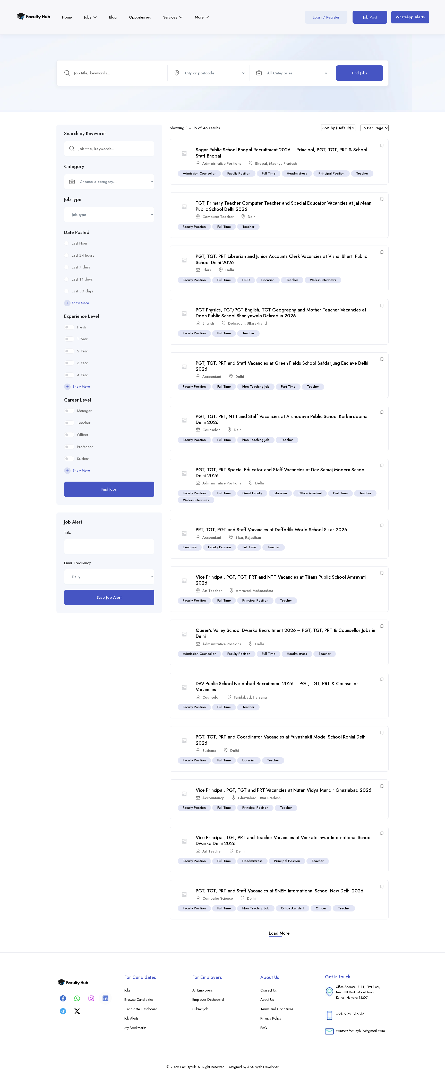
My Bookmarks (135, 1027)
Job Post (370, 17)
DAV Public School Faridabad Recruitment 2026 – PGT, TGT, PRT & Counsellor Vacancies (277, 686)
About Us (267, 999)
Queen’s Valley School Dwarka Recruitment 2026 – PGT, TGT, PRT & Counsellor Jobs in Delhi (285, 633)
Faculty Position (238, 173)
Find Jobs (359, 73)
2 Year (82, 351)
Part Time (288, 386)
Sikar (239, 537)
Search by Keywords (85, 133)
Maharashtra (263, 590)
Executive (189, 547)
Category (74, 166)
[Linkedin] (105, 998)
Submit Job (200, 1009)
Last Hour (79, 243)
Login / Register (326, 17)
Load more (279, 933)
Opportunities (140, 17)
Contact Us (268, 990)
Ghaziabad (247, 798)
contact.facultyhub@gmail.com (360, 1031)
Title (67, 533)
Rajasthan (253, 537)
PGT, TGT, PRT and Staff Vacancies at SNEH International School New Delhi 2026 (279, 891)
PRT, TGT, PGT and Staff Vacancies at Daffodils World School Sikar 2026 (271, 529)
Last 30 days (82, 291)
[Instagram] (91, 998)
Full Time (268, 173)
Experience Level (81, 316)
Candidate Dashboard (140, 1009)
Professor (85, 447)
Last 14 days (82, 279)
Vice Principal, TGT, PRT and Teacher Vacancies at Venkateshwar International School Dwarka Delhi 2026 (284, 840)
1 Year (82, 339)
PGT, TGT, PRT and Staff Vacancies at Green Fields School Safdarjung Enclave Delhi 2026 (282, 366)
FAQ (263, 1027)
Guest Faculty (252, 493)
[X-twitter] (77, 1011)
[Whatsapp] (77, 998)
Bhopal (261, 163)
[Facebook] (62, 998)
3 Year (82, 363)
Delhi (252, 216)
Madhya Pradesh (283, 163)
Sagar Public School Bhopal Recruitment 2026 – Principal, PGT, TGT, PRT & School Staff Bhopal (281, 152)
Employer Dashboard (208, 999)
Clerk (206, 270)
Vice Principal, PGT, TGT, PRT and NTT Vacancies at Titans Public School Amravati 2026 (281, 580)
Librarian (268, 279)
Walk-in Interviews (323, 279)
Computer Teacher (218, 216)
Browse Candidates (138, 999)
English (208, 323)
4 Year (82, 375)
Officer (82, 435)
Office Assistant (310, 493)
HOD (246, 279)
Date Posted (76, 232)
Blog (113, 17)
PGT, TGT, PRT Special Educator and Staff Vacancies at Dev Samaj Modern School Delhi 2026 (280, 472)
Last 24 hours (83, 255)
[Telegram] (62, 1011)
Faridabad (242, 697)
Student (83, 459)
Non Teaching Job (255, 386)
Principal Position (332, 173)
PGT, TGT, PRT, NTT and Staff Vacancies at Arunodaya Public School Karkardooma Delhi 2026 (281, 419)
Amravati (243, 590)
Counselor (211, 429)
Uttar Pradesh (270, 798)
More (200, 17)
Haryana (260, 697)
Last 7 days (81, 267)
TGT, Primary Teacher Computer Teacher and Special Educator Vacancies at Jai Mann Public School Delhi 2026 (283, 206)
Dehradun (236, 323)
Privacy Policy (270, 1018)
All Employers (202, 990)
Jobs (88, 17)
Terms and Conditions (276, 1009)
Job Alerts (131, 1018)
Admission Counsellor (199, 173)
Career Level (77, 400)
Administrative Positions (221, 163)
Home (67, 17)
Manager (84, 411)
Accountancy (213, 798)
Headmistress (297, 173)
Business (209, 750)
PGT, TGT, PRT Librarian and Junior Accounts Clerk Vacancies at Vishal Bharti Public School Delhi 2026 (281, 259)
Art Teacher (212, 590)
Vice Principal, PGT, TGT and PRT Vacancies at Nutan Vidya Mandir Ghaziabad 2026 (283, 790)
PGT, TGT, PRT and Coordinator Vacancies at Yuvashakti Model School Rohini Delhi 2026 (281, 740)
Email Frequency (77, 563)
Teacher (83, 423)
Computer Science (217, 898)
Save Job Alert (109, 597)
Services (170, 17)
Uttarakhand (257, 323)
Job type (72, 199)
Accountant (211, 376)
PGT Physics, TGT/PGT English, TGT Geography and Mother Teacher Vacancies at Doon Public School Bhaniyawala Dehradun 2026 (281, 313)
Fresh (81, 327)
